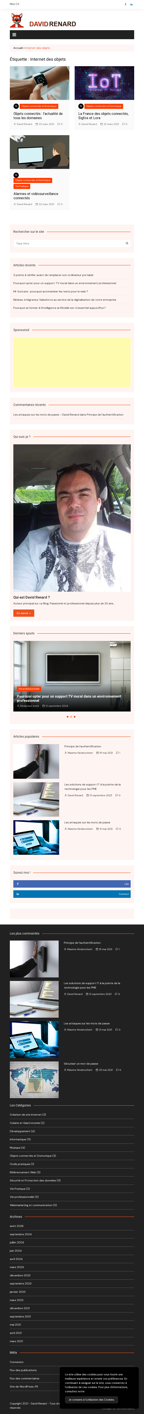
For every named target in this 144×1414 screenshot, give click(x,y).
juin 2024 (16, 1251)
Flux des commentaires (24, 1378)
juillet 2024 (17, 1242)
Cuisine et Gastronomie (25, 1123)
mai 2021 (15, 1324)
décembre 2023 (20, 1275)
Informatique (18, 1139)
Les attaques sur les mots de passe (87, 822)
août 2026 (17, 1226)
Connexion (17, 1362)
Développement (20, 1131)
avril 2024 (16, 1259)
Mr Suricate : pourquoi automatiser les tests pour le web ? (50, 291)
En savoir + (24, 613)
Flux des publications (23, 1370)
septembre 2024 (21, 1234)
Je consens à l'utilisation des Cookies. (91, 1399)
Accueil (18, 48)
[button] (67, 717)
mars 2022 (17, 1300)
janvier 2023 (17, 1292)
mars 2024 (17, 1267)
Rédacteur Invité (29, 705)
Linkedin (131, 4)
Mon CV (14, 4)
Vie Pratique (21, 186)
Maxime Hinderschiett (80, 752)
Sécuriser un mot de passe (81, 1063)
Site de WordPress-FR (24, 1386)
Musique (15, 1147)
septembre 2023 (20, 1283)
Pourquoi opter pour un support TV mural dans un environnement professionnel (64, 283)
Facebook (125, 4)
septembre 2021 (20, 1316)
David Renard (24, 124)
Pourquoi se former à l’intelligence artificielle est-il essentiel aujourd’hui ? (59, 308)
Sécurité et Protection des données (33, 1180)
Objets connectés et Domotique (39, 106)
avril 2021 (16, 1333)
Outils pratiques (20, 1164)
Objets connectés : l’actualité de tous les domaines (38, 116)
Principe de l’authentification (105, 414)
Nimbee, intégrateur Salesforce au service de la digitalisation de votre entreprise (64, 300)
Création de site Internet (26, 1114)
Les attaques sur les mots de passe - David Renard (46, 414)
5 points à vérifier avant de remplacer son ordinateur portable (53, 275)
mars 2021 (16, 1341)
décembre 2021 (20, 1308)
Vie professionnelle (29, 688)
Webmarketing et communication (31, 1205)
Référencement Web (23, 1172)
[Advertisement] (72, 362)
